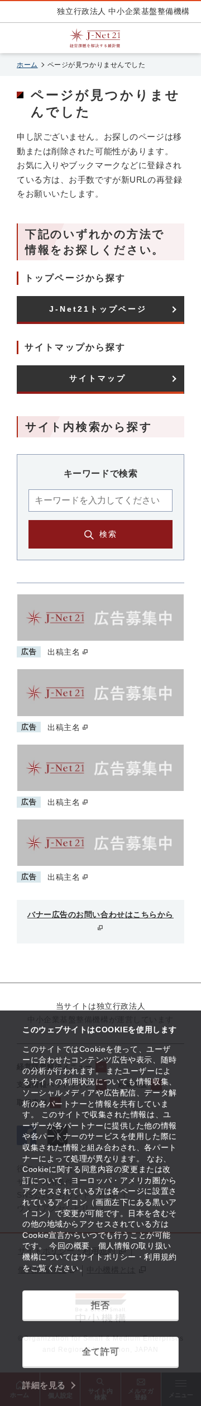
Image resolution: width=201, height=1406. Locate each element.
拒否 (100, 1305)
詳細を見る (44, 1385)
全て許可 (100, 1351)
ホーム (27, 65)
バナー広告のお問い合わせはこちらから (100, 914)
